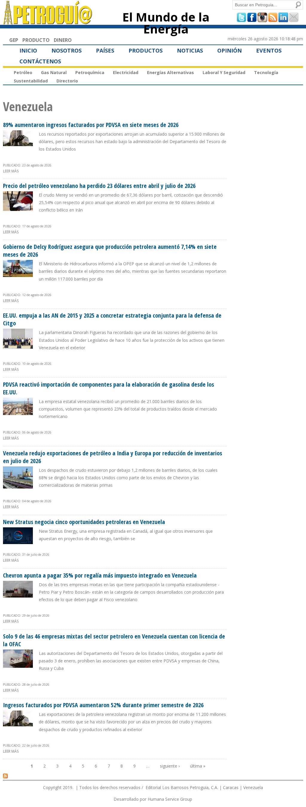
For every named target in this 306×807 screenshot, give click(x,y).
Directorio (67, 81)
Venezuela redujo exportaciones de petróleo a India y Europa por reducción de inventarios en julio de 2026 (112, 457)
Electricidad (125, 72)
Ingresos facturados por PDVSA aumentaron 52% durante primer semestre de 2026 (103, 705)
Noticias (190, 50)
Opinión (229, 50)
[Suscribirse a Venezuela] (5, 776)
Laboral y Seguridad (224, 72)
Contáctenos (40, 61)
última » (197, 766)
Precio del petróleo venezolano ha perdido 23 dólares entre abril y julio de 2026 (99, 186)
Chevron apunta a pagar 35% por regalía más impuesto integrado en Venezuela (100, 575)
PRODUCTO (36, 40)
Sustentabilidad (31, 81)
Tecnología (266, 72)
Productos (145, 50)
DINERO (63, 40)
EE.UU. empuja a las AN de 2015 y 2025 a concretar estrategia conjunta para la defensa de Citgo (112, 319)
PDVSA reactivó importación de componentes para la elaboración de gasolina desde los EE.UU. (108, 388)
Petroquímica (89, 72)
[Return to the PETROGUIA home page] (48, 22)
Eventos (268, 50)
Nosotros (66, 50)
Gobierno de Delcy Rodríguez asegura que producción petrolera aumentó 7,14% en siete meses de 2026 (110, 250)
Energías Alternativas (170, 72)
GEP (13, 40)
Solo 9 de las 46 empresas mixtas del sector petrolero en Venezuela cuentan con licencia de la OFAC (114, 640)
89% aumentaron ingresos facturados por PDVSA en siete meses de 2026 (90, 125)
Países (105, 50)
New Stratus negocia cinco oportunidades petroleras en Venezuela (84, 522)
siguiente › (170, 766)
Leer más (11, 171)
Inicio (28, 50)
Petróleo (23, 72)
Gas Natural (54, 72)
